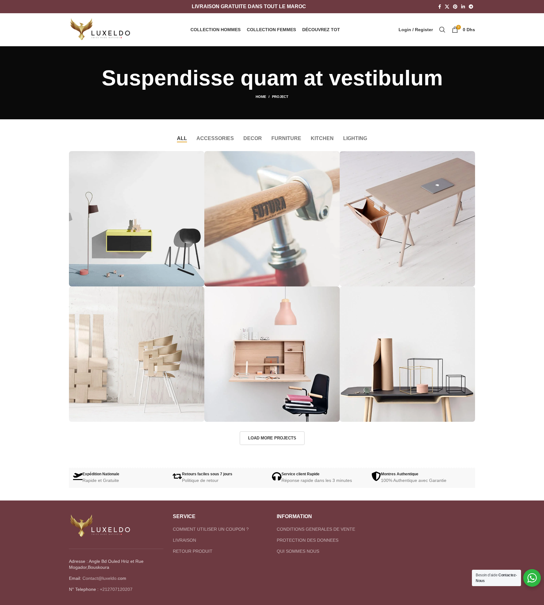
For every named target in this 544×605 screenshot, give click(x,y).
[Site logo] (100, 29)
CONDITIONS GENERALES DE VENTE (316, 529)
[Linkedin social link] (463, 7)
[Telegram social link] (471, 7)
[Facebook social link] (439, 7)
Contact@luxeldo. (100, 578)
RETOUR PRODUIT (192, 551)
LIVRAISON (184, 540)
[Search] (442, 29)
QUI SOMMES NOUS (298, 551)
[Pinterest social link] (455, 7)
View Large (196, 158)
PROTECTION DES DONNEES (307, 540)
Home (261, 97)
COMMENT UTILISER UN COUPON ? (211, 529)
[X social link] (447, 7)
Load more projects (272, 438)
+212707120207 (116, 589)
